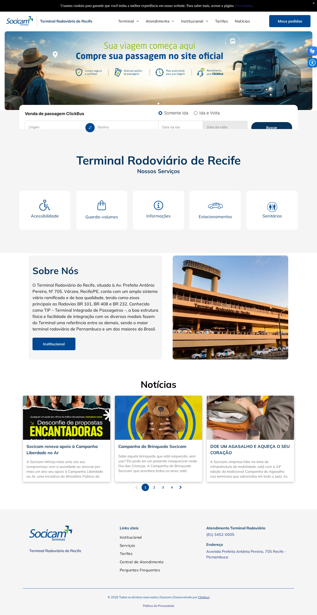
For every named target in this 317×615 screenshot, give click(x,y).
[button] (312, 62)
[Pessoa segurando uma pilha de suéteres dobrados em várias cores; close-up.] (250, 418)
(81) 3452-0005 (220, 534)
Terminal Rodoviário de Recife (55, 550)
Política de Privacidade (158, 606)
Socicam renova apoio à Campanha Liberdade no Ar (62, 449)
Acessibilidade (45, 216)
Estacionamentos (215, 216)
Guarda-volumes (101, 217)
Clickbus (204, 597)
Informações (158, 216)
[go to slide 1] (158, 103)
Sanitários (272, 216)
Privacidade (243, 6)
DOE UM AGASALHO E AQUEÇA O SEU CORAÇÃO (250, 449)
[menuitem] (128, 21)
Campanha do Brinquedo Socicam (152, 446)
